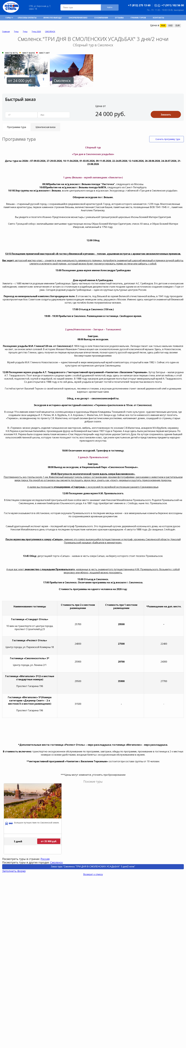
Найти (109, 7)
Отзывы (119, 17)
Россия (45, 859)
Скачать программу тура (167, 139)
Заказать (166, 114)
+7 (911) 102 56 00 (172, 5)
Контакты (158, 17)
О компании (101, 17)
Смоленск (56, 862)
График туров (138, 17)
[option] (25, 70)
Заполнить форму (14, 871)
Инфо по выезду (52, 17)
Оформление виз (78, 17)
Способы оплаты (27, 17)
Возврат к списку (93, 874)
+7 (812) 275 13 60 (139, 5)
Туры (8, 17)
